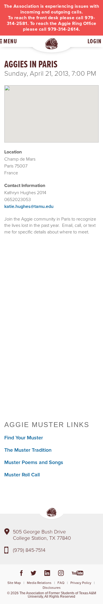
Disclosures (52, 587)
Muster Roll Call (22, 474)
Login (95, 41)
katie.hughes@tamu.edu (29, 206)
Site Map (14, 582)
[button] (51, 109)
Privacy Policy (80, 582)
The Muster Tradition (28, 449)
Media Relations (39, 582)
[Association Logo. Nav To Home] (51, 43)
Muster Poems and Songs (33, 462)
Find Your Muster (23, 437)
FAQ (61, 582)
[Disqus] (51, 332)
